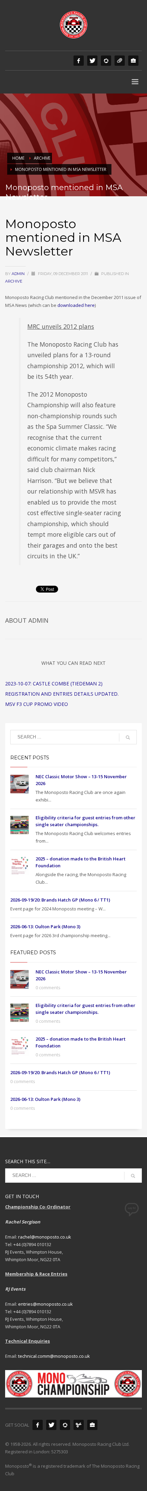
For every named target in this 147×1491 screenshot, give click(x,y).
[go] (128, 737)
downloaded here (76, 305)
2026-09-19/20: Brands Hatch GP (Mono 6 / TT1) (60, 900)
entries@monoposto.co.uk (45, 1304)
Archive (13, 281)
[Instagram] (106, 60)
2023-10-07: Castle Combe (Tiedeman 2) (54, 683)
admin (19, 273)
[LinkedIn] (133, 60)
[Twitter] (92, 60)
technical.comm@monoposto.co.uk (54, 1356)
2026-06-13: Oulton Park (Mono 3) (45, 926)
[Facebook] (79, 60)
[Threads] (120, 60)
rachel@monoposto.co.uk (44, 1237)
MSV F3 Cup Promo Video (36, 704)
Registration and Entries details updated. (62, 694)
